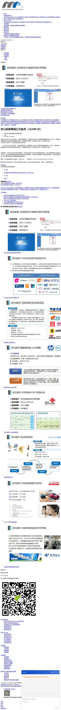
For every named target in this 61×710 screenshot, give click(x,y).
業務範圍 (17, 37)
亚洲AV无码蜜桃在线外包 (31, 17)
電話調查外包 (47, 22)
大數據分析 (7, 667)
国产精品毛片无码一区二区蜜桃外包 (14, 17)
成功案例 (6, 30)
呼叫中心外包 (7, 20)
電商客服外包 (7, 15)
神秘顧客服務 (7, 665)
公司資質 (11, 37)
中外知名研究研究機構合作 (8, 108)
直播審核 (22, 25)
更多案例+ (20, 206)
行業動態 (11, 33)
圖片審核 (6, 25)
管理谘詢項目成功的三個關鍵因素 (13, 203)
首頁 (5, 13)
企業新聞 (6, 33)
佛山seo (17, 684)
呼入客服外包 (31, 22)
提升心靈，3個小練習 (10, 200)
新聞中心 (6, 32)
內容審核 (6, 23)
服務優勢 (6, 27)
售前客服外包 (20, 18)
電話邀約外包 (23, 22)
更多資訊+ (9, 181)
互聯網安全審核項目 (6, 110)
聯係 (2, 706)
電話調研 (37, 123)
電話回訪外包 (15, 22)
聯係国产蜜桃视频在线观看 (33, 37)
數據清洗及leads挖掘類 (7, 112)
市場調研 (52, 123)
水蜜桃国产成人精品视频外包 (47, 17)
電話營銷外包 (39, 22)
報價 (6, 59)
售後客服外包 (12, 18)
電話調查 (24, 123)
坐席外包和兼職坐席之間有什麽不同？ (14, 195)
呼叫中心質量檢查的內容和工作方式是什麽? (16, 198)
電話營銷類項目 (5, 115)
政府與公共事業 (8, 663)
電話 (2, 703)
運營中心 (22, 37)
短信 (2, 705)
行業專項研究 (31, 123)
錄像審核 (17, 25)
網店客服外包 (6, 121)
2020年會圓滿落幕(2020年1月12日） (14, 202)
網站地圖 (3, 686)
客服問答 (17, 33)
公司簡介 (6, 37)
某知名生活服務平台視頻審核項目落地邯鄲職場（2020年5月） (21, 197)
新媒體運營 (7, 668)
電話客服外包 (7, 22)
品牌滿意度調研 (45, 123)
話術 (6, 57)
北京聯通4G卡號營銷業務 (8, 113)
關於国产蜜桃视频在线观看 (11, 35)
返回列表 (3, 165)
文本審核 (11, 25)
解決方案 (6, 28)
